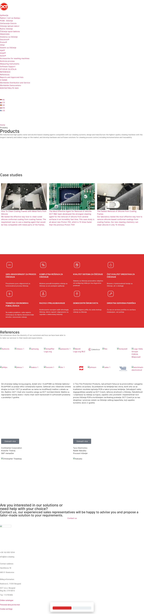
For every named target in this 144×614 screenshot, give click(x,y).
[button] (10, 441)
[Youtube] (3, 114)
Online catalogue (6, 600)
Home (2, 125)
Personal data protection (10, 605)
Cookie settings (6, 609)
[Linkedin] (75, 114)
